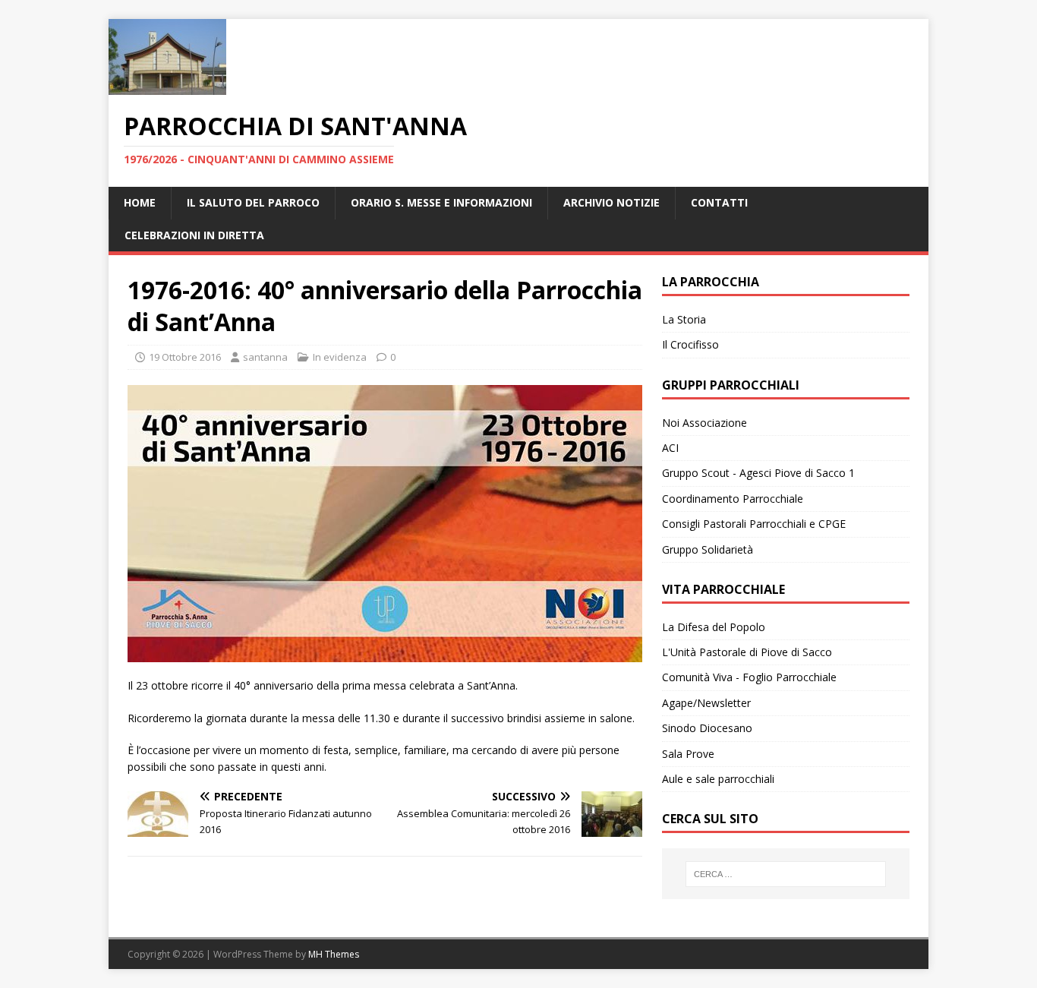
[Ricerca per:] (785, 874)
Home (140, 202)
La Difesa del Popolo (713, 627)
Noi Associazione (704, 422)
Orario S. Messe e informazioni (441, 202)
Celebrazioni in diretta (194, 235)
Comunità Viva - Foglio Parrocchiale (749, 677)
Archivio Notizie (611, 202)
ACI (670, 447)
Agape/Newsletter (706, 703)
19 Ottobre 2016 (185, 357)
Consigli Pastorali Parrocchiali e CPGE (754, 523)
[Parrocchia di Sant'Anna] (167, 86)
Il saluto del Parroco (253, 202)
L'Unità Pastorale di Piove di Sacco (747, 652)
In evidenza (340, 357)
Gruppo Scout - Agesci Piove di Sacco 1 (758, 473)
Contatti (719, 202)
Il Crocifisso (690, 344)
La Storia (684, 319)
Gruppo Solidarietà (707, 549)
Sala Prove (688, 754)
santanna (265, 357)
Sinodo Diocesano (707, 728)
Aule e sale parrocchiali (718, 779)
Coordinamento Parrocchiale (732, 498)
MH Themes (333, 954)
